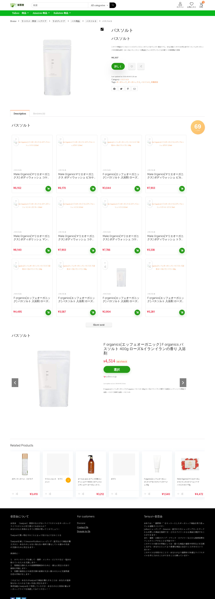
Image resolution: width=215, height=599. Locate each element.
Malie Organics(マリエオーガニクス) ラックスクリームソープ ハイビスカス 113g (188, 482)
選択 (117, 369)
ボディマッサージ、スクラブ (22, 480)
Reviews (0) (39, 113)
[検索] (113, 5)
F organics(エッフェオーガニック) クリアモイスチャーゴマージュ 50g (156, 482)
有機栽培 (154, 82)
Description (20, 113)
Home (13, 21)
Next (183, 383)
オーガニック (121, 82)
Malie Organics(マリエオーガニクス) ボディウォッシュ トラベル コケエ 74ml (165, 239)
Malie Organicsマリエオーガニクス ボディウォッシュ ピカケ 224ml (76, 177)
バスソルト (91, 21)
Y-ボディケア (59, 21)
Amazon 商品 (40, 13)
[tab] (20, 113)
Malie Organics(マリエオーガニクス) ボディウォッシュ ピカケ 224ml (165, 177)
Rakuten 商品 (61, 13)
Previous (15, 383)
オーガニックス (134, 82)
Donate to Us (83, 531)
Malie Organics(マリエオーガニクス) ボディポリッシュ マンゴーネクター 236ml (32, 239)
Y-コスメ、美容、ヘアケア (34, 21)
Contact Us (82, 527)
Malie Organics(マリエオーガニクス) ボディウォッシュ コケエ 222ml (32, 177)
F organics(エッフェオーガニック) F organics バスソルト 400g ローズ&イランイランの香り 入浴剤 (145, 348)
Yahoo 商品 (19, 13)
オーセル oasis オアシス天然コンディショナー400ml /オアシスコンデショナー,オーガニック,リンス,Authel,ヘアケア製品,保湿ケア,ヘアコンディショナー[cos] (90, 485)
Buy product (48, 188)
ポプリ (113, 480)
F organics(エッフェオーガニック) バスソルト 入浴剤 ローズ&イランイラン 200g (121, 177)
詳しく (118, 66)
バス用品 (76, 21)
